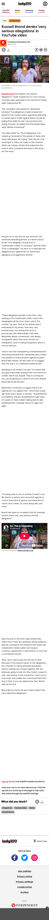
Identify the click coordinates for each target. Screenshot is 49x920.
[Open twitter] (24, 857)
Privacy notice (24, 876)
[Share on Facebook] (36, 49)
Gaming (29, 10)
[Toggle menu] (4, 4)
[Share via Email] (45, 49)
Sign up (5, 781)
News (17, 10)
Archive (24, 892)
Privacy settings (24, 881)
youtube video (21, 808)
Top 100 (6, 10)
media (31, 808)
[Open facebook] (14, 857)
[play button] (24, 69)
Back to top (42, 841)
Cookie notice (24, 887)
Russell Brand (8, 94)
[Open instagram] (34, 857)
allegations (7, 808)
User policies (24, 871)
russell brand (14, 21)
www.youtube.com (25, 550)
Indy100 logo (25, 4)
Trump (41, 10)
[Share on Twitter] (41, 49)
